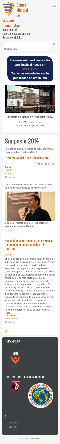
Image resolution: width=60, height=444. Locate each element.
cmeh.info (34, 122)
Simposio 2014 (13, 318)
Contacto (13, 422)
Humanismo (11, 315)
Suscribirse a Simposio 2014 (6, 331)
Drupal (35, 438)
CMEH (9, 170)
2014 (8, 173)
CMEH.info (29, 69)
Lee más (12, 177)
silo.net (12, 426)
